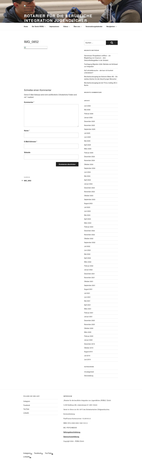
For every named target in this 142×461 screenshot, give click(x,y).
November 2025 (89, 125)
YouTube (26, 409)
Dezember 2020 (89, 320)
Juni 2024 (87, 172)
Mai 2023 (87, 215)
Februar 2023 (88, 227)
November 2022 (89, 235)
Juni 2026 (87, 106)
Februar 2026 (88, 114)
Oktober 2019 (88, 348)
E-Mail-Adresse (30, 141)
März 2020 (87, 332)
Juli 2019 (87, 356)
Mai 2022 (87, 254)
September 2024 (89, 168)
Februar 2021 (88, 313)
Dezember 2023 (89, 188)
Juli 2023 (87, 207)
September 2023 (89, 199)
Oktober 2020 (88, 328)
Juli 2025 (87, 133)
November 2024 (89, 160)
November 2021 (89, 277)
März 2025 (87, 149)
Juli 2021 (87, 293)
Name (27, 130)
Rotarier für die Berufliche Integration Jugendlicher (58, 18)
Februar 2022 (88, 266)
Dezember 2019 (89, 344)
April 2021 (87, 305)
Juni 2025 (87, 137)
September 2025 (89, 129)
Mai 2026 (87, 110)
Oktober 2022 (88, 238)
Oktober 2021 (88, 281)
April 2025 (87, 145)
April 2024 (87, 180)
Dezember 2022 (89, 231)
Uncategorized (89, 372)
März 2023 (87, 223)
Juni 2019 (87, 359)
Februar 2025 (88, 153)
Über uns (77, 26)
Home (26, 26)
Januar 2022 (88, 270)
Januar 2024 (88, 184)
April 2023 (87, 219)
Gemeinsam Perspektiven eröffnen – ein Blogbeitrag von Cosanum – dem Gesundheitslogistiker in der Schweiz (97, 57)
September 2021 (89, 285)
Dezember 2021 (89, 274)
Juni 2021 (87, 297)
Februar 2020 (88, 336)
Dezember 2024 (89, 156)
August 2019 (88, 352)
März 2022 (87, 262)
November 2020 (89, 324)
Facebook (26, 405)
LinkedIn (26, 413)
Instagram (26, 401)
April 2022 (87, 258)
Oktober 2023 (88, 195)
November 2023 (89, 192)
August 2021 (88, 289)
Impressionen (54, 26)
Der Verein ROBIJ (38, 26)
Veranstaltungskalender (94, 26)
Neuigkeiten (110, 26)
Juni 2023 (87, 211)
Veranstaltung (88, 376)
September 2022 (89, 242)
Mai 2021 (87, 301)
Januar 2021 (88, 316)
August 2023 (88, 203)
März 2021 (87, 309)
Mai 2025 (87, 141)
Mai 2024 (87, 176)
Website (27, 152)
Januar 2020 (88, 340)
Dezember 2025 (89, 121)
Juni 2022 (87, 250)
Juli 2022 (87, 246)
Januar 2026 (88, 117)
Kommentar (29, 102)
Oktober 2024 (88, 164)
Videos (65, 26)
